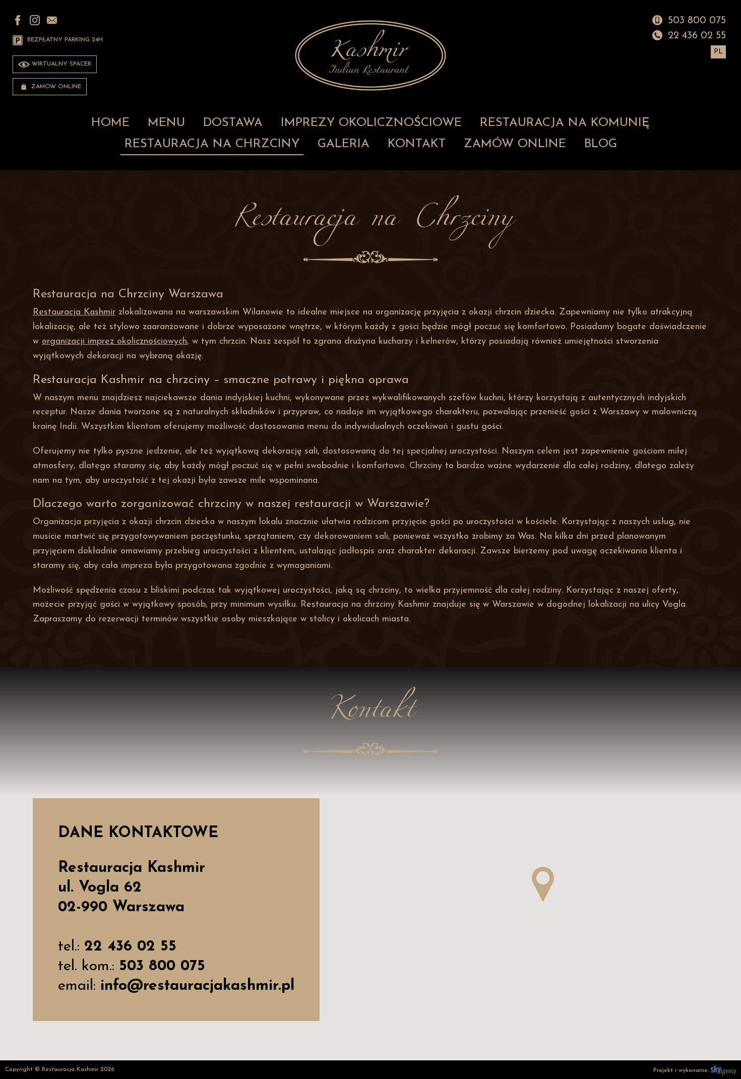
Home (110, 123)
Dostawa (233, 123)
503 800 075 (695, 21)
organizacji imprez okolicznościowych (114, 341)
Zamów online (55, 87)
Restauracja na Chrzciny (212, 144)
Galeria (343, 144)
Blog (600, 144)
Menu (166, 123)
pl (718, 51)
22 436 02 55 (695, 36)
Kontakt (417, 144)
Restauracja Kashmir (74, 312)
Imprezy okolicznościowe (371, 123)
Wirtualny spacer (60, 64)
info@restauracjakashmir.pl (197, 986)
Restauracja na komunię (565, 123)
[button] (543, 884)
